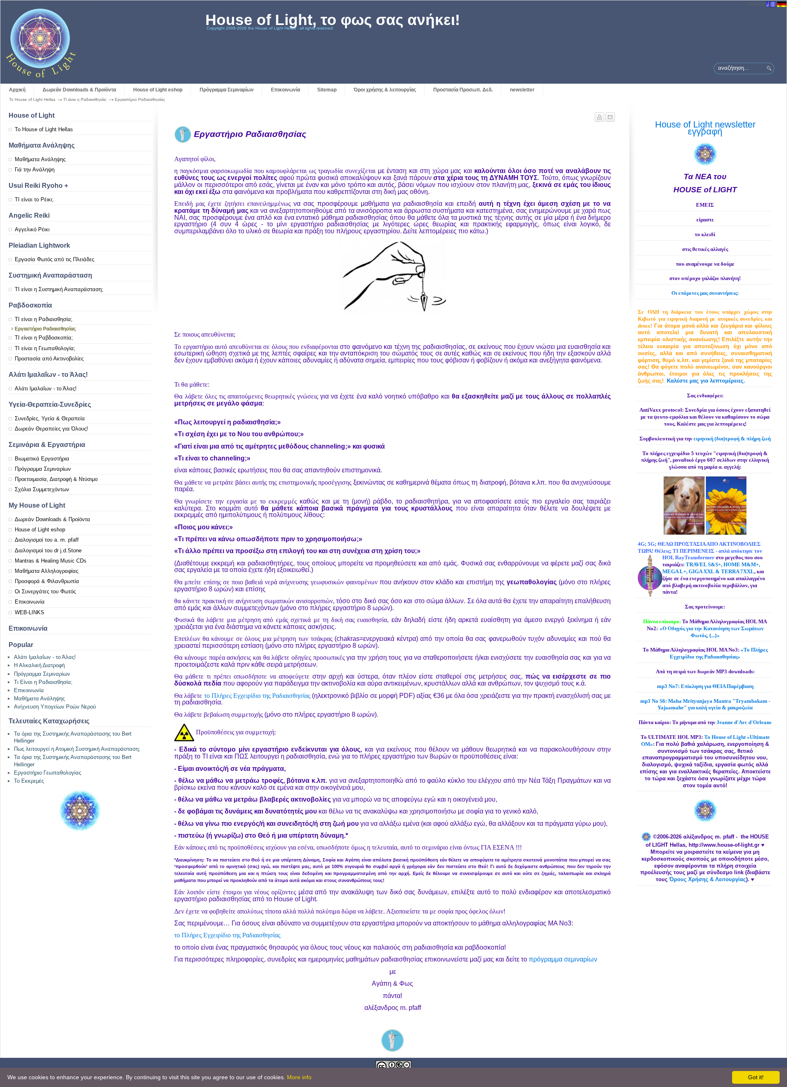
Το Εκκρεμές (29, 781)
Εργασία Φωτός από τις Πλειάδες (54, 259)
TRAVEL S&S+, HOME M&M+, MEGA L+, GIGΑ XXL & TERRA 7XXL (711, 567)
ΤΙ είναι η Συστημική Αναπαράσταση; (59, 289)
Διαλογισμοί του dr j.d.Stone (48, 550)
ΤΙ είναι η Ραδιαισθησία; (85, 99)
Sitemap (327, 90)
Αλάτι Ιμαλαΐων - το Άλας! (46, 388)
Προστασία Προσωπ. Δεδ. (463, 90)
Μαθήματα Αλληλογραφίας (46, 571)
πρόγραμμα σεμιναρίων (563, 959)
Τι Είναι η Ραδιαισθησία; (43, 682)
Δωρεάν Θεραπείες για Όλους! (51, 429)
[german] (782, 3)
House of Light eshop (157, 90)
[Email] (610, 115)
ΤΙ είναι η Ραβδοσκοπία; (44, 338)
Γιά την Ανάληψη (35, 169)
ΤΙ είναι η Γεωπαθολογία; (45, 348)
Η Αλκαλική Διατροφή (39, 665)
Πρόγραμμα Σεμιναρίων (227, 90)
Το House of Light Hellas (32, 99)
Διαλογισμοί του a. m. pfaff (47, 540)
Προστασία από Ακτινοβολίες (49, 358)
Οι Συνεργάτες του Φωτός (45, 591)
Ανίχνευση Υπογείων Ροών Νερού (55, 707)
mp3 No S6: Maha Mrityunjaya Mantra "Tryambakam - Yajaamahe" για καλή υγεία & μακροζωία (705, 704)
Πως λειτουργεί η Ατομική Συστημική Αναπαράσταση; (77, 749)
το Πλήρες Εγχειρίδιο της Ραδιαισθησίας (257, 695)
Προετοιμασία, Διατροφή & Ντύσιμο (56, 479)
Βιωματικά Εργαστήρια (42, 459)
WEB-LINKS (29, 612)
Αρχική (17, 90)
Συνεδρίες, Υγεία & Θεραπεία (50, 418)
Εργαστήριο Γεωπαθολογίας (47, 773)
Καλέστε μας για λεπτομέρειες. (706, 381)
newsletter (522, 90)
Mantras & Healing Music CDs (50, 561)
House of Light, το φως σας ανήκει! (332, 19)
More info (299, 1077)
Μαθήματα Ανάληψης (40, 159)
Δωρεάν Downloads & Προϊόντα (79, 90)
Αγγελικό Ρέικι (32, 229)
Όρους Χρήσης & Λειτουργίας (707, 879)
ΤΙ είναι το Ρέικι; (34, 199)
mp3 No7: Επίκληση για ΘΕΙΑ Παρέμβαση (705, 686)
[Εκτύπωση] (600, 115)
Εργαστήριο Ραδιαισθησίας (45, 329)
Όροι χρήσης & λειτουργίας (385, 90)
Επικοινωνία (285, 90)
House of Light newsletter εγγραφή (705, 128)
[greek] (771, 3)
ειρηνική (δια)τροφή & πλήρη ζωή (732, 438)
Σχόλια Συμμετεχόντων (42, 489)
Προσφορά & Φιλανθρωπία (47, 581)
